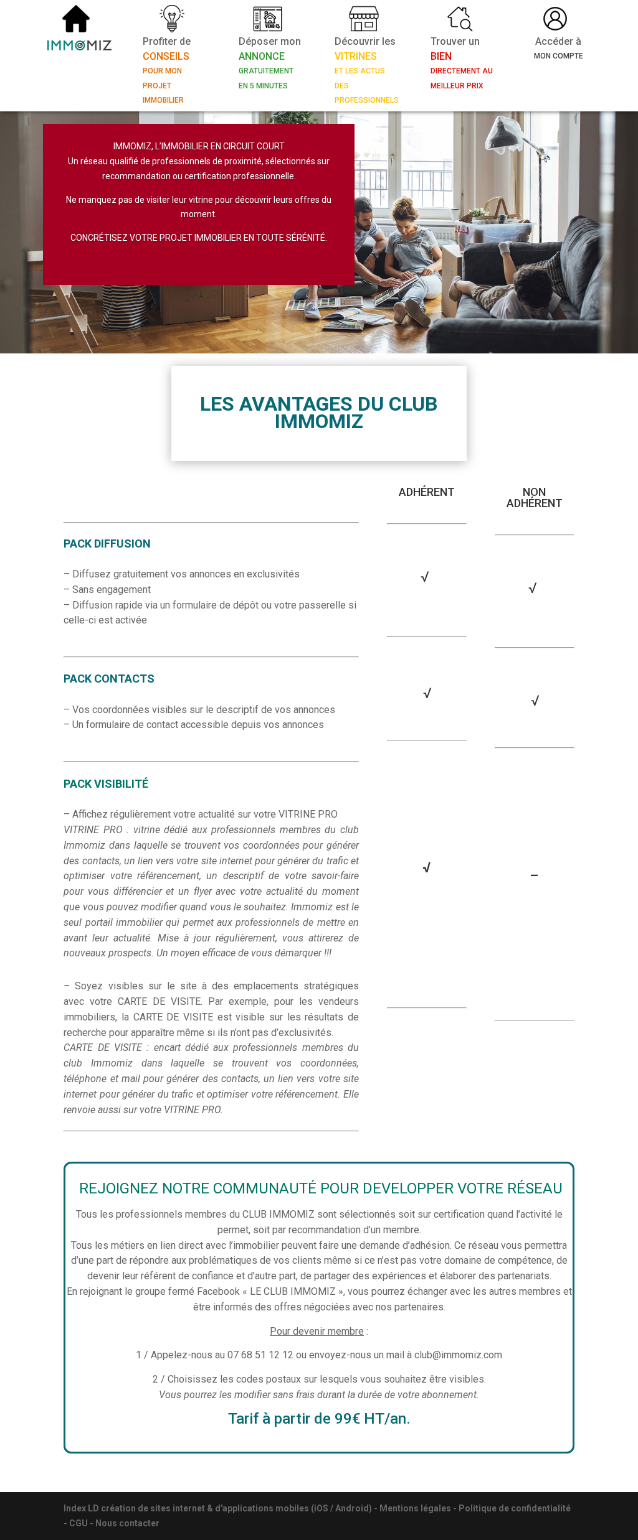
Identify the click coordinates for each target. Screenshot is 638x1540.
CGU (78, 1523)
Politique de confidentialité (515, 1508)
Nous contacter (127, 1523)
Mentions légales (415, 1508)
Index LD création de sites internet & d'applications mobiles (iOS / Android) (218, 1508)
